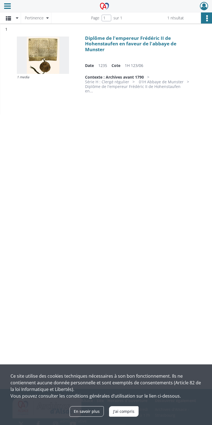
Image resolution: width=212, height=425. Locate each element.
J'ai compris (123, 411)
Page (95, 17)
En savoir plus (87, 411)
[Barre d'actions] (206, 18)
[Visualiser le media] (43, 55)
